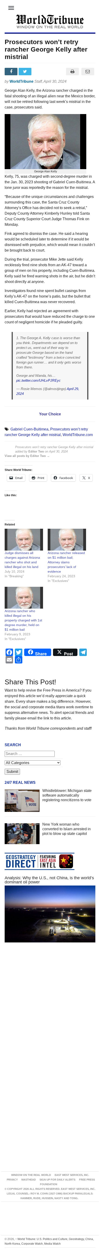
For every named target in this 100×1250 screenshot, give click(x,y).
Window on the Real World (31, 1175)
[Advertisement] (50, 1007)
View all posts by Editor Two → (27, 456)
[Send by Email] (87, 71)
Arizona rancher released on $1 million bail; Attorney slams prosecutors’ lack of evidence (66, 562)
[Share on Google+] (40, 71)
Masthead (28, 1179)
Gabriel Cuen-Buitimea (29, 429)
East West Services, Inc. (72, 1175)
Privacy (12, 1179)
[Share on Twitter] (26, 71)
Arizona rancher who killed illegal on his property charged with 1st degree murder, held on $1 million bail (23, 620)
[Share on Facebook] (12, 71)
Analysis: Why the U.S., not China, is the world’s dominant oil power (49, 880)
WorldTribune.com (78, 435)
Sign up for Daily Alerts (57, 1179)
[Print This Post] (72, 71)
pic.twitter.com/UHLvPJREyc (38, 380)
